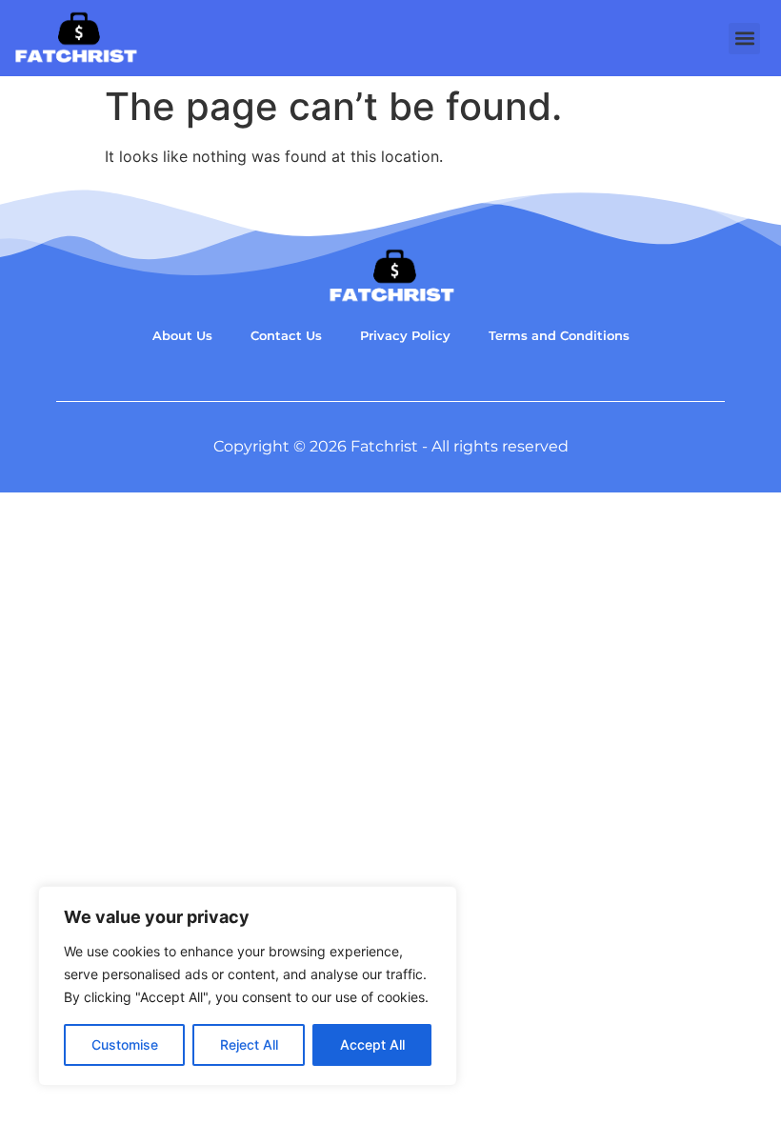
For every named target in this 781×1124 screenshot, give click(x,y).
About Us (182, 336)
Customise (124, 1044)
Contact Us (286, 336)
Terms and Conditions (559, 336)
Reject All (249, 1044)
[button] (744, 38)
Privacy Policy (405, 336)
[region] (247, 986)
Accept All (372, 1044)
